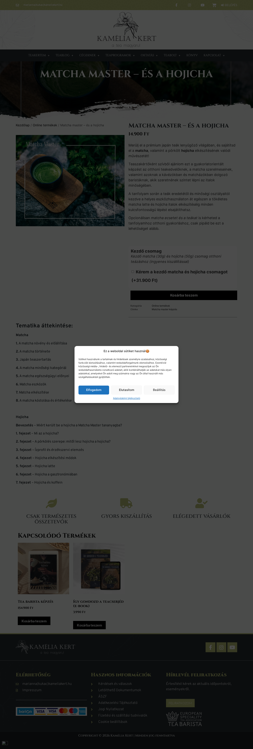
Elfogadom (93, 390)
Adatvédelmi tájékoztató (126, 398)
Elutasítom (126, 390)
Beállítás (159, 390)
